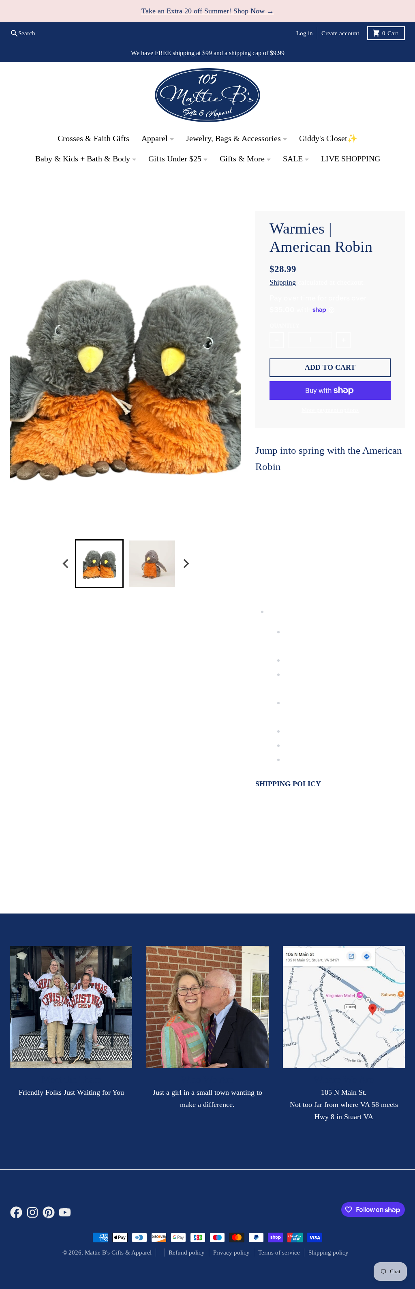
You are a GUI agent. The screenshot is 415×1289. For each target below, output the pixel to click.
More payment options (330, 410)
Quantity (284, 326)
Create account (340, 33)
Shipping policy (328, 1252)
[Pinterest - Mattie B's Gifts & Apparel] (381, 185)
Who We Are (207, 1079)
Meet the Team (71, 1079)
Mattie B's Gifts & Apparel (118, 1252)
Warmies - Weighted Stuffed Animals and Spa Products (171, 189)
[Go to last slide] (66, 563)
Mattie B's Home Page (43, 189)
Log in (304, 33)
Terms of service (279, 1252)
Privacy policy (231, 1252)
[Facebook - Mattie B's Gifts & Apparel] (347, 185)
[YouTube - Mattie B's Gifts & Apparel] (351, 199)
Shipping (283, 282)
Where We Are (344, 1079)
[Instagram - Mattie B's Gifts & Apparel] (364, 185)
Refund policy (187, 1252)
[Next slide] (185, 563)
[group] (99, 563)
